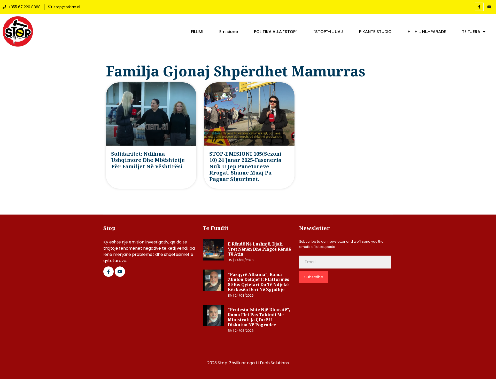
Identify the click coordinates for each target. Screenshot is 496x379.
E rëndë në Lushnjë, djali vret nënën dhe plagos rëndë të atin (259, 249)
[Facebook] (479, 7)
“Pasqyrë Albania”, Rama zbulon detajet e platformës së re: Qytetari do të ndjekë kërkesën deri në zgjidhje (258, 282)
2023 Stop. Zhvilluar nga (231, 363)
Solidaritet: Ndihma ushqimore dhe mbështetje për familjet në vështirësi (148, 160)
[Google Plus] (120, 271)
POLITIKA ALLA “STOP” (275, 31)
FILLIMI (197, 31)
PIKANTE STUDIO (375, 31)
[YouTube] (489, 7)
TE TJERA (471, 31)
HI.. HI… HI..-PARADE (427, 31)
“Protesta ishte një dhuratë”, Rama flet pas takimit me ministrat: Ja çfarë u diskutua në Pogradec (259, 317)
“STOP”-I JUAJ (328, 31)
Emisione (228, 31)
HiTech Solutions (272, 363)
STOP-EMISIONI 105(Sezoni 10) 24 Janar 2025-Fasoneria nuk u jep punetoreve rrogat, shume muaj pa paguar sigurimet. (245, 166)
